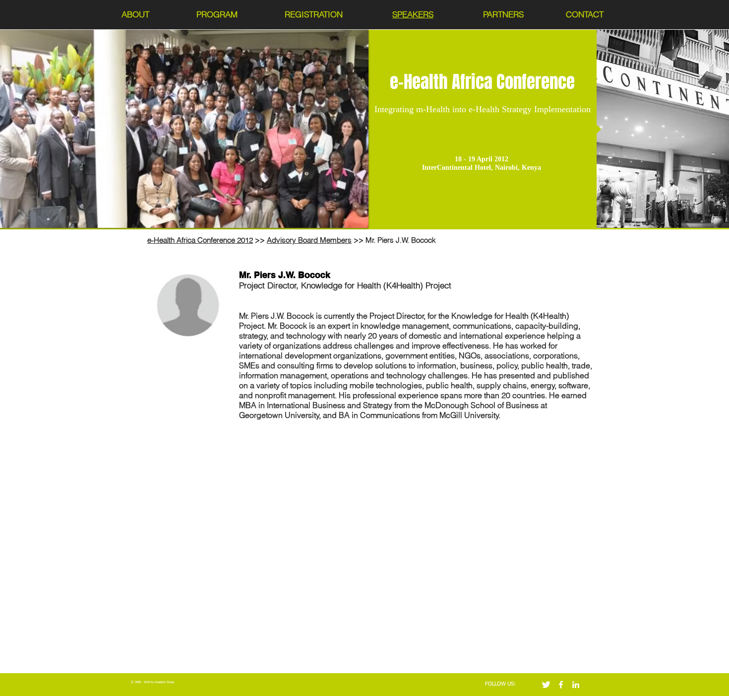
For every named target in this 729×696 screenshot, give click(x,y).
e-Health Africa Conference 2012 (200, 240)
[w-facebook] (561, 685)
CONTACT (585, 14)
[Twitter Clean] (546, 685)
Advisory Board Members (309, 240)
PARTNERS (503, 14)
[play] (348, 219)
